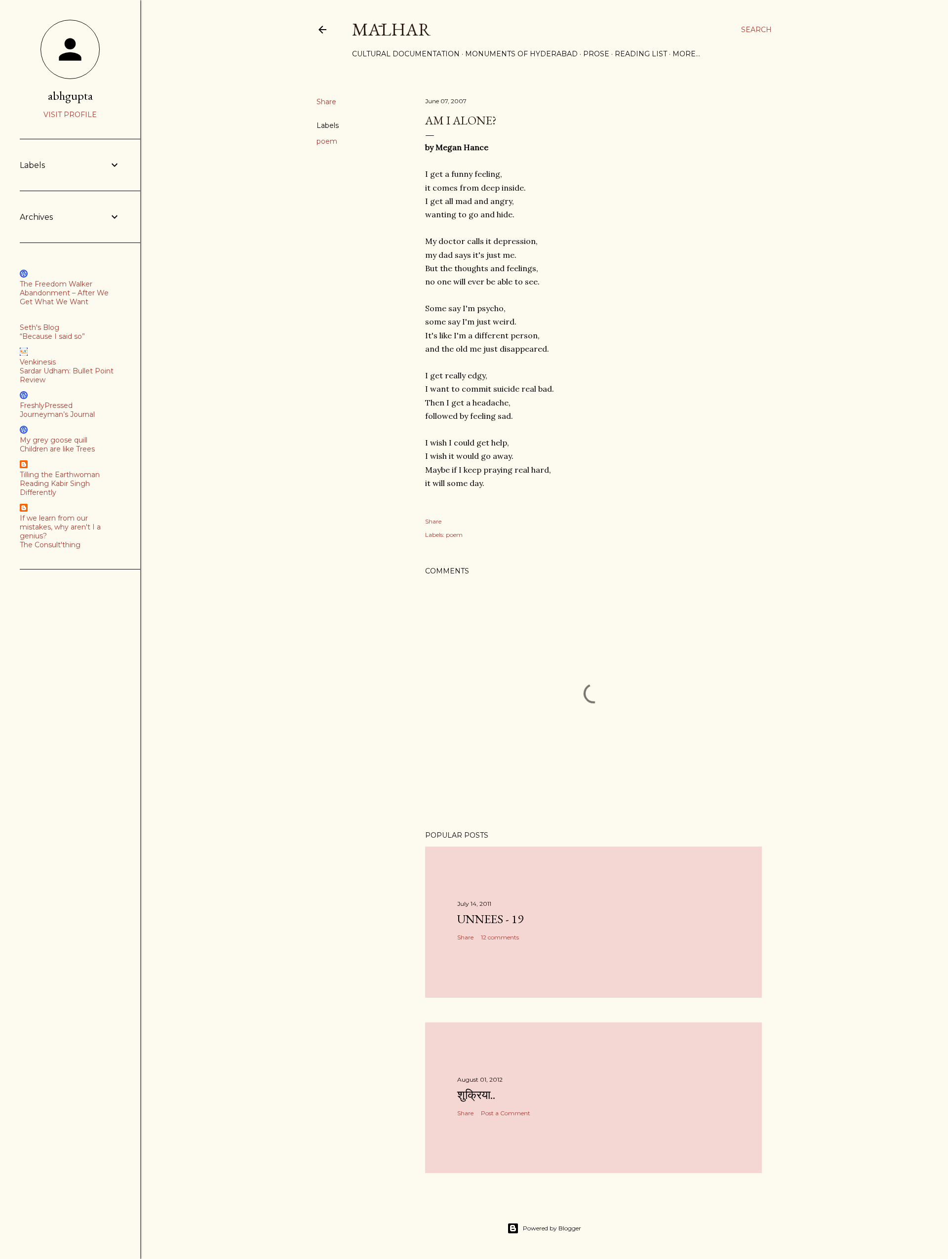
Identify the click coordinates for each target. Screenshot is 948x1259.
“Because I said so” (52, 336)
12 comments (500, 937)
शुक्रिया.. (476, 1094)
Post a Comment (505, 1113)
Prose (596, 53)
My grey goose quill (53, 440)
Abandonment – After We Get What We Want (64, 297)
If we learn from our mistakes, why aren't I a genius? (60, 527)
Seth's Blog (39, 327)
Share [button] (326, 101)
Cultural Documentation (406, 53)
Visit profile (70, 114)
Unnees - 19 (490, 919)
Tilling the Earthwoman (60, 474)
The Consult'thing (50, 544)
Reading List (641, 53)
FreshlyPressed (46, 405)
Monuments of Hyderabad (521, 53)
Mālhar (391, 29)
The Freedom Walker (56, 284)
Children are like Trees (57, 449)
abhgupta (70, 95)
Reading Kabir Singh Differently (55, 488)
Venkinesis (38, 362)
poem (326, 141)
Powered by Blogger (552, 1228)
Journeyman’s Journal (57, 414)
